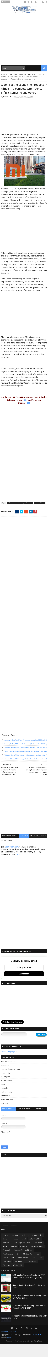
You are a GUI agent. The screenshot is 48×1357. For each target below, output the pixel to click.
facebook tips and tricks (23, 1250)
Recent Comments (39, 1109)
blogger (24, 836)
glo (18, 1254)
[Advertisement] (24, 39)
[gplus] (32, 2)
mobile (5, 1088)
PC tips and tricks (9, 1061)
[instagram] (39, 2)
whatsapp (32, 1261)
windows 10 (17, 1265)
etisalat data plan (37, 1246)
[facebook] (25, 2)
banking (14, 1246)
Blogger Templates (35, 1341)
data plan (6, 1077)
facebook (34, 836)
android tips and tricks (11, 1069)
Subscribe (24, 974)
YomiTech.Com (12, 847)
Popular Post (24, 1109)
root (40, 1258)
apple (5, 1246)
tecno (40, 74)
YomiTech (36, 1334)
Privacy (13, 1331)
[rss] (43, 2)
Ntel (23, 1235)
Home (3, 74)
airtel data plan (34, 1239)
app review (6, 1073)
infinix (10, 74)
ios (3, 1084)
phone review (7, 1092)
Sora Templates (20, 1341)
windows (5, 1103)
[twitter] (28, 2)
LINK (18, 854)
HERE (25, 400)
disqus (43, 836)
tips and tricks (7, 1099)
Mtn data (15, 1235)
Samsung (22, 74)
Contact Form (8, 1109)
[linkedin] (36, 2)
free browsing (7, 1080)
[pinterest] (46, 2)
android (5, 1065)
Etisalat (5, 1235)
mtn (13, 1258)
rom (33, 1258)
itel (15, 74)
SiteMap (4, 1331)
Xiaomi (3, 77)
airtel (24, 1239)
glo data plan (28, 1254)
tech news (31, 74)
